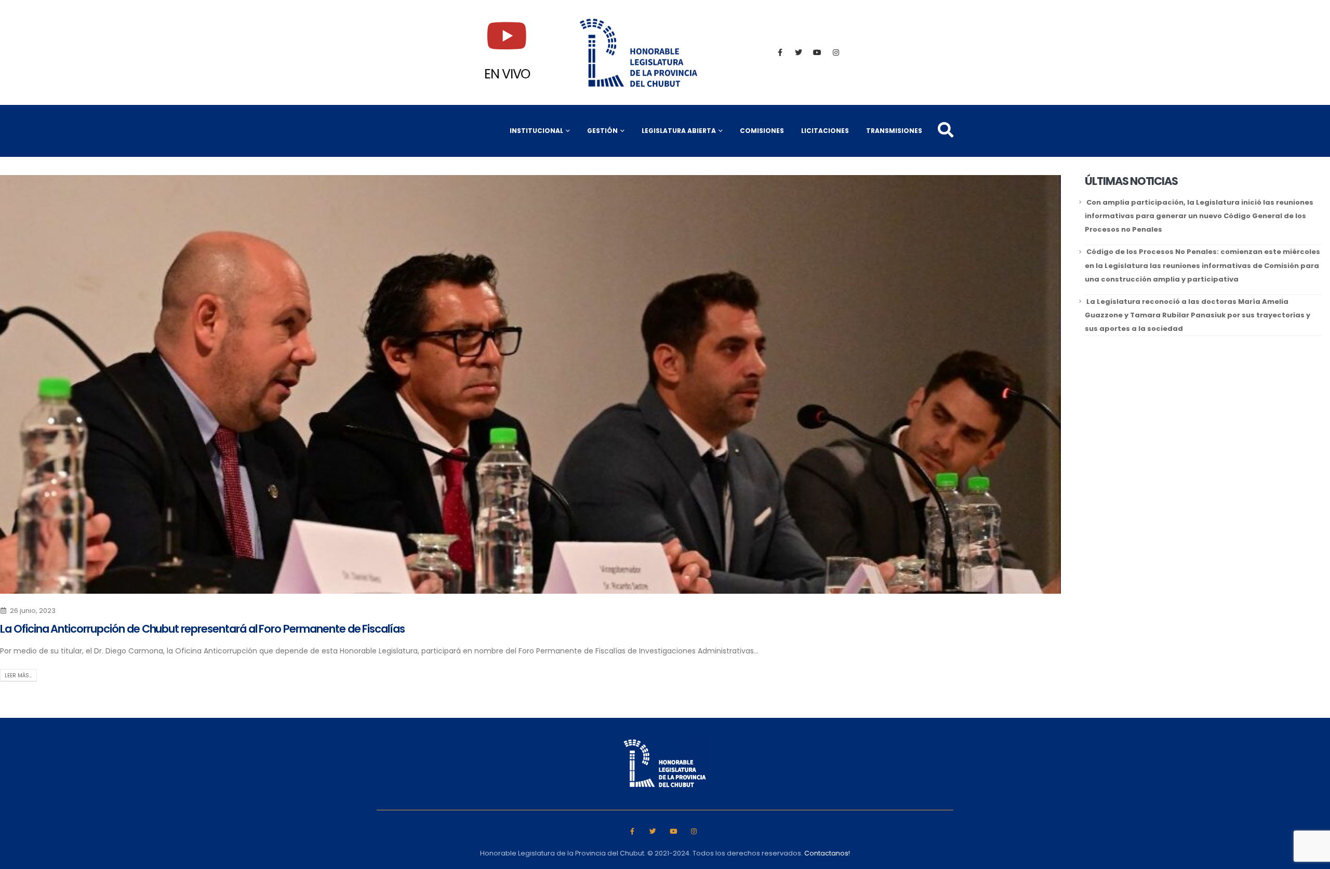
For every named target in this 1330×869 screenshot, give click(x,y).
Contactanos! (827, 853)
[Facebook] (780, 52)
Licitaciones (825, 130)
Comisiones (762, 130)
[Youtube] (817, 52)
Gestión (602, 130)
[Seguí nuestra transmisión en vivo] (507, 36)
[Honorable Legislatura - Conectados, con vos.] (639, 52)
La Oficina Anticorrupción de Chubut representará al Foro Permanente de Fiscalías (202, 628)
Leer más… (18, 675)
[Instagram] (836, 52)
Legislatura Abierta (679, 130)
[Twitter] (798, 52)
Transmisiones (894, 130)
